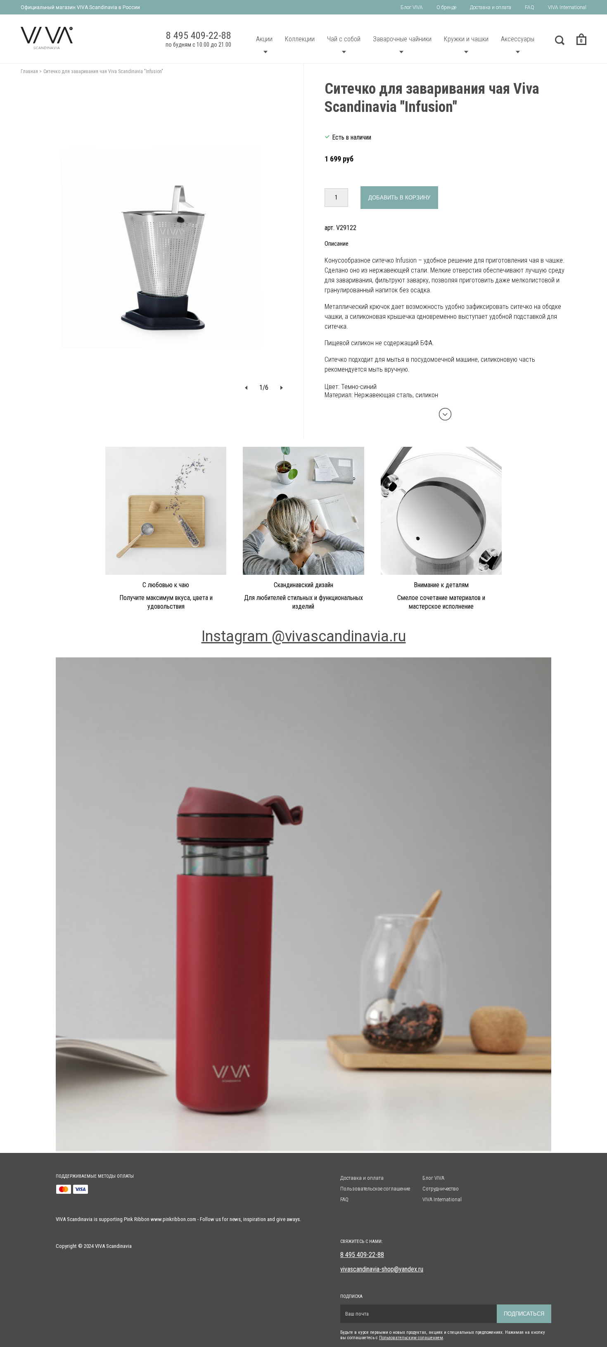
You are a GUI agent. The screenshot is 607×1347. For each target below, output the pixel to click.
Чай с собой (343, 39)
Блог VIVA (412, 7)
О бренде (446, 7)
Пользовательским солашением (411, 1337)
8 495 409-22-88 (362, 1255)
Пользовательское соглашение (375, 1189)
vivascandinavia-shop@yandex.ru (381, 1269)
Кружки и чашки (466, 39)
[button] (246, 387)
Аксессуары (517, 39)
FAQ (529, 7)
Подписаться (524, 1314)
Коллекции (300, 39)
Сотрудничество (440, 1189)
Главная (29, 71)
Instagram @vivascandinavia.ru (304, 636)
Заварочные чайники (402, 39)
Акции (264, 39)
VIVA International (567, 7)
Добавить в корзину (399, 197)
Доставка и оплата (490, 7)
